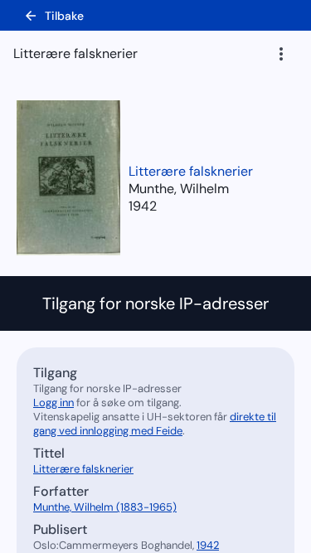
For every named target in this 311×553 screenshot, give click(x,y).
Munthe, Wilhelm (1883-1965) (105, 507)
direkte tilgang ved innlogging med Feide (154, 424)
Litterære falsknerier (191, 171)
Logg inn (53, 402)
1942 (143, 206)
